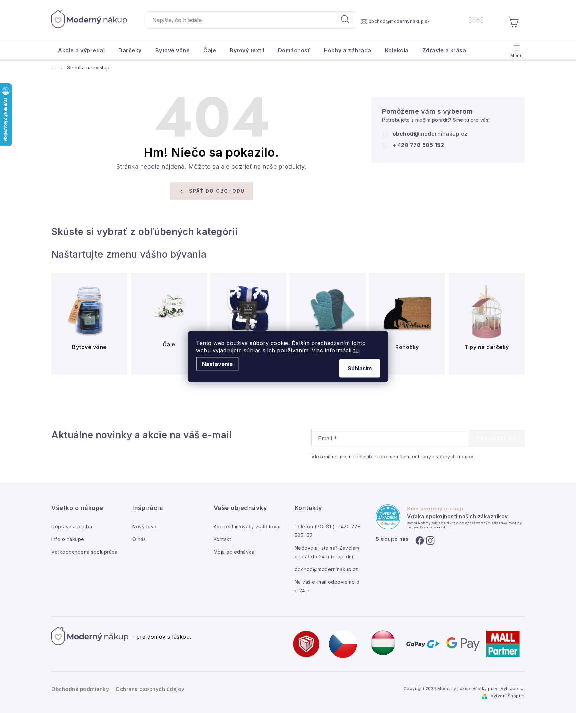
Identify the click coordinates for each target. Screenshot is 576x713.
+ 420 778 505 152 (418, 145)
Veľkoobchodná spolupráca (84, 552)
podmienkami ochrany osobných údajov (426, 456)
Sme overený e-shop (435, 509)
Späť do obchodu (217, 191)
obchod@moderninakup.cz (430, 133)
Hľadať (345, 20)
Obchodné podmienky (80, 689)
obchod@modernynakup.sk (399, 21)
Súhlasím (360, 368)
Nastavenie (217, 363)
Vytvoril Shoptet (508, 695)
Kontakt (222, 539)
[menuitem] (81, 50)
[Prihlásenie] (476, 20)
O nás (139, 539)
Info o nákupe (67, 539)
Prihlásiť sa (496, 438)
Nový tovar (145, 526)
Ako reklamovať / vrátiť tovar (247, 526)
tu (356, 350)
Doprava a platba (71, 526)
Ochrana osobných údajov (150, 689)
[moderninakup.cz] (343, 643)
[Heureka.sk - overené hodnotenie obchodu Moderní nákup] (388, 516)
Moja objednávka (234, 552)
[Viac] (516, 48)
